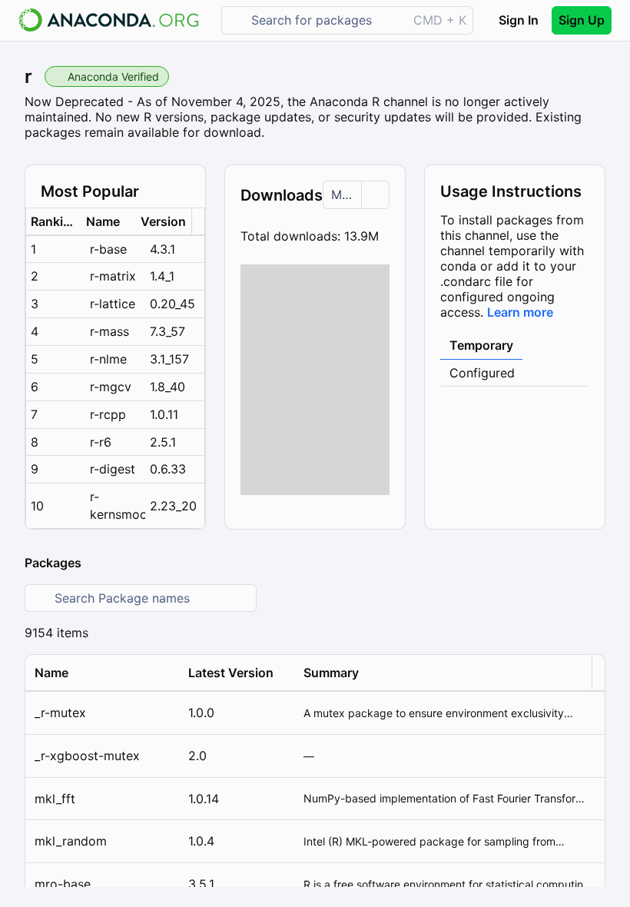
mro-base (63, 884)
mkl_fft (55, 798)
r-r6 (100, 442)
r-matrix (113, 276)
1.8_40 (167, 386)
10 (37, 505)
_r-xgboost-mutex (87, 755)
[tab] (481, 346)
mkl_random (71, 841)
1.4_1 (162, 276)
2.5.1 (163, 442)
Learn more (520, 312)
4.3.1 (162, 249)
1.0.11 (164, 414)
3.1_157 (169, 359)
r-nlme (108, 359)
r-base (108, 249)
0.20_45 (172, 303)
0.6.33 (168, 469)
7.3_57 (167, 331)
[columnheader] (53, 221)
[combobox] (325, 20)
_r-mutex (60, 712)
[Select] (375, 194)
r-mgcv (110, 386)
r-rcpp (108, 414)
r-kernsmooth (117, 505)
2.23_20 (173, 505)
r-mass (109, 331)
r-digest (112, 469)
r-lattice (112, 303)
